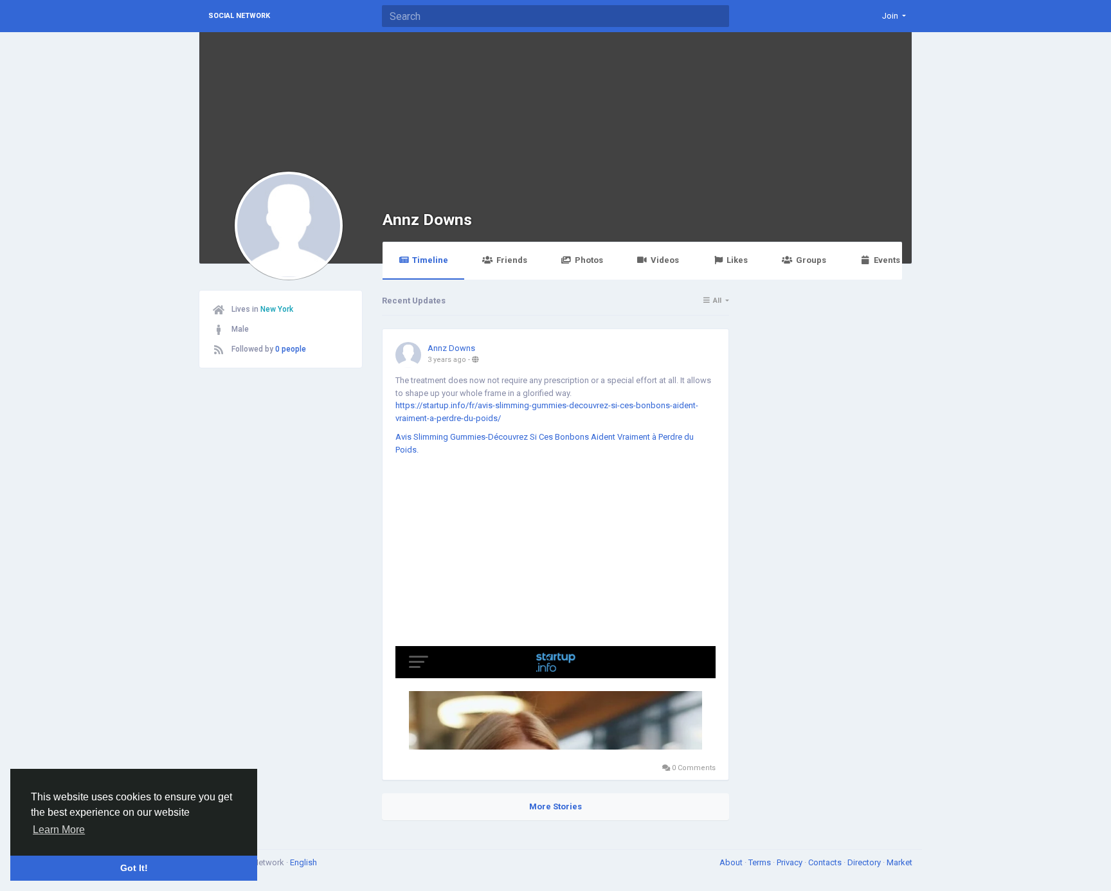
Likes (737, 260)
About (732, 862)
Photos (589, 260)
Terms (760, 862)
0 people (290, 349)
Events (887, 260)
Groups (811, 260)
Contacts (826, 862)
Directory (865, 862)
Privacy (790, 862)
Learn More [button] (59, 829)
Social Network (239, 16)
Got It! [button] (134, 868)
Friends (511, 260)
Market (899, 862)
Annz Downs (427, 219)
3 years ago (447, 360)
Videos (665, 260)
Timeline (430, 260)
